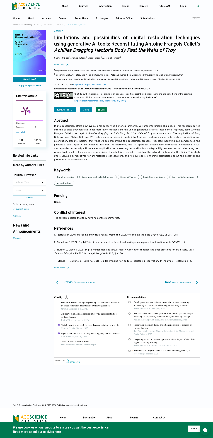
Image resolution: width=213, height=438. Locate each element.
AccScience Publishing (22, 25)
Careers (143, 6)
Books (125, 6)
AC (38, 25)
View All (17, 216)
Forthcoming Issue (24, 204)
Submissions (147, 18)
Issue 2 (60, 25)
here (58, 432)
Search (134, 417)
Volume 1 (48, 25)
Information (89, 417)
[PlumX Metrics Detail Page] (25, 110)
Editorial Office (124, 18)
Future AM (164, 6)
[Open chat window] (205, 430)
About (109, 417)
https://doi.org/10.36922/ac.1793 (89, 85)
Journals (83, 6)
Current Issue (22, 209)
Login (183, 6)
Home (16, 18)
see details (21, 132)
